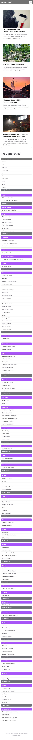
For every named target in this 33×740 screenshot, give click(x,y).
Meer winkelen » (6, 681)
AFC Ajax (4, 645)
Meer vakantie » (6, 598)
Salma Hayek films (6, 359)
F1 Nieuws (4, 568)
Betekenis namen (6, 219)
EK (2, 173)
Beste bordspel (6, 430)
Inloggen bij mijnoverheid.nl (9, 243)
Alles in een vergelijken (8, 410)
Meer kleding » (6, 451)
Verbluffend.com (6, 513)
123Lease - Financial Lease (9, 198)
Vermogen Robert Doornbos (9, 573)
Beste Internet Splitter (8, 421)
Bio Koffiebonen (6, 338)
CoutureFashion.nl (7, 448)
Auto (3, 184)
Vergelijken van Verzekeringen (10, 615)
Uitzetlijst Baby (6, 436)
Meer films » (5, 376)
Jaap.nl (4, 696)
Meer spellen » (6, 561)
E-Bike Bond (5, 537)
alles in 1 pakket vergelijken (9, 415)
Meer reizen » (5, 540)
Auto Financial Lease (7, 382)
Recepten (4, 633)
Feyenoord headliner (7, 648)
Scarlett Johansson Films (8, 356)
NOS (3, 507)
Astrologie (4, 167)
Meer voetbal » (6, 657)
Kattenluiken (5, 666)
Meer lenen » (5, 461)
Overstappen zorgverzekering (9, 712)
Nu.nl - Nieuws (6, 499)
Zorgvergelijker (6, 714)
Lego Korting (5, 433)
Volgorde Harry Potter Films (9, 364)
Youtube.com (5, 484)
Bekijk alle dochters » (7, 190)
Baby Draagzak (6, 605)
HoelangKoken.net (7, 636)
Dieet (3, 181)
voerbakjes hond (6, 349)
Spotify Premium (6, 489)
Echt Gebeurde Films (7, 367)
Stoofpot (4, 625)
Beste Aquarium (6, 318)
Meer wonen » (5, 705)
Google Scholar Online (8, 252)
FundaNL (4, 694)
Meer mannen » (6, 470)
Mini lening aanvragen (8, 458)
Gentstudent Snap (7, 266)
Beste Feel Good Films (7, 370)
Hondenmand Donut (7, 309)
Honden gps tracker (7, 275)
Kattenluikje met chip (7, 289)
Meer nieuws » (6, 516)
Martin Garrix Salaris (7, 486)
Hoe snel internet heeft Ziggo (9, 418)
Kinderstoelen (5, 439)
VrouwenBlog (5, 679)
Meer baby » (5, 233)
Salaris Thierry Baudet (8, 522)
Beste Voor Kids (6, 669)
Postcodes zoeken (6, 688)
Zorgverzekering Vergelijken (9, 717)
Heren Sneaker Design (8, 467)
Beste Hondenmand (7, 304)
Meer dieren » (5, 332)
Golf (3, 164)
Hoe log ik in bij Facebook (8, 246)
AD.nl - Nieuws (6, 502)
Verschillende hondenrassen (9, 281)
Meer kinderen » (6, 442)
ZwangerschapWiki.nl (7, 222)
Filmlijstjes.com (6, 373)
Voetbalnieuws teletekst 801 (9, 576)
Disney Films (5, 361)
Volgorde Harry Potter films (9, 588)
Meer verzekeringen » (7, 618)
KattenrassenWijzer (7, 284)
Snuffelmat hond (6, 326)
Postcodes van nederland (8, 691)
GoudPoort (5, 391)
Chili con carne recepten (8, 630)
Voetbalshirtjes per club (8, 654)
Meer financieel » (6, 393)
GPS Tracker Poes (6, 287)
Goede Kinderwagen (7, 225)
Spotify (4, 481)
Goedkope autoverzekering (9, 210)
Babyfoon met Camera (8, 231)
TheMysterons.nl (6, 2)
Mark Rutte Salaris (7, 525)
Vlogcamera (5, 403)
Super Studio (5, 400)
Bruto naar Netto (6, 385)
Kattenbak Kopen (6, 306)
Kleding (4, 187)
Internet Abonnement (7, 424)
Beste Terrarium (6, 312)
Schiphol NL (5, 532)
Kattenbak (4, 702)
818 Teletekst (5, 579)
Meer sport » (5, 582)
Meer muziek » (6, 492)
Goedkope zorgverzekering (9, 720)
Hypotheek (5, 170)
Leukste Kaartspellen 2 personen (10, 553)
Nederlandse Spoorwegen (9, 535)
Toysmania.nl (5, 547)
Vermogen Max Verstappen (9, 570)
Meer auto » (5, 203)
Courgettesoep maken (8, 628)
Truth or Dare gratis (7, 558)
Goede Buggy (5, 228)
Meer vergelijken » (7, 607)
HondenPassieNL (6, 329)
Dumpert (4, 510)
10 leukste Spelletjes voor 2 (9, 555)
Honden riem (5, 676)
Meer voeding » (6, 639)
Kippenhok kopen (6, 298)
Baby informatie (6, 217)
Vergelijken (5, 178)
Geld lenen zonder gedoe (8, 388)
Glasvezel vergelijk (7, 413)
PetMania (4, 278)
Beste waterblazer (6, 320)
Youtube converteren (7, 478)
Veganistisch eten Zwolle (8, 346)
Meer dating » (5, 269)
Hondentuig (5, 292)
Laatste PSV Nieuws (7, 651)
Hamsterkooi (5, 301)
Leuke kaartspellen (7, 550)
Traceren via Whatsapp (8, 240)
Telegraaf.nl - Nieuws (7, 504)
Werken (4, 161)
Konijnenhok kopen (7, 295)
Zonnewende (5, 595)
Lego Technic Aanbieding (8, 663)
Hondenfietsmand (6, 323)
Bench (3, 315)
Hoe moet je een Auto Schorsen (10, 200)
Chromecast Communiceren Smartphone (12, 259)
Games (4, 176)
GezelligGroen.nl (6, 699)
